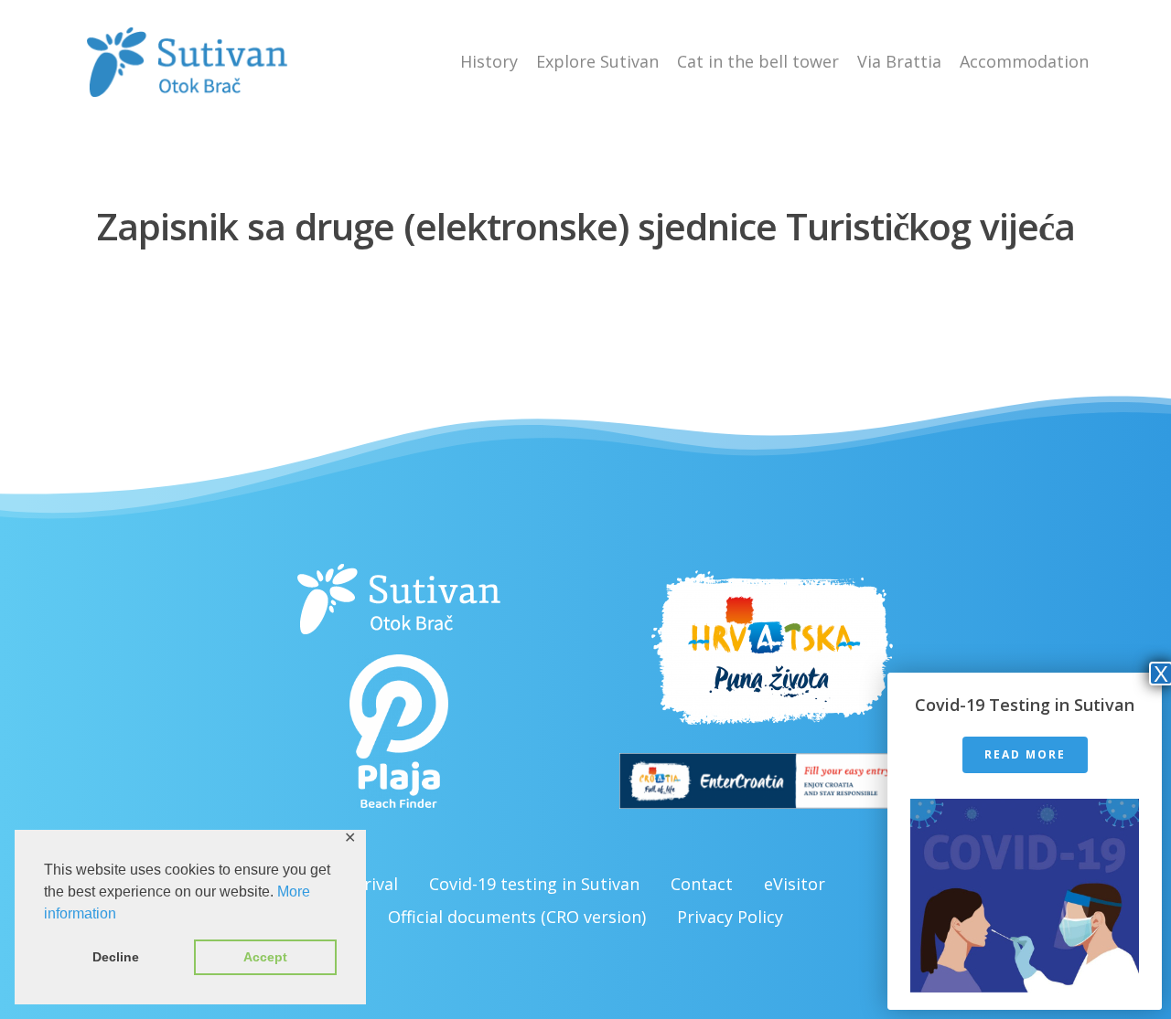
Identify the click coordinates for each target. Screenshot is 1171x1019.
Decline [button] (115, 957)
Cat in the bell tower (758, 61)
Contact (702, 884)
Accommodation (1024, 61)
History (489, 61)
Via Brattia (899, 61)
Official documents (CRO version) (517, 917)
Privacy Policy (730, 917)
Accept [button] (265, 957)
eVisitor (794, 884)
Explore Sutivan (597, 61)
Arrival (372, 884)
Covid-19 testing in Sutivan (534, 884)
